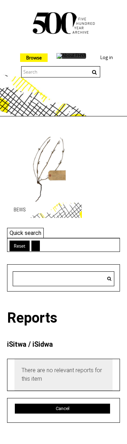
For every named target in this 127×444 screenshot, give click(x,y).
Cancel (62, 408)
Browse (34, 57)
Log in (106, 57)
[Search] (109, 278)
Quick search (25, 233)
